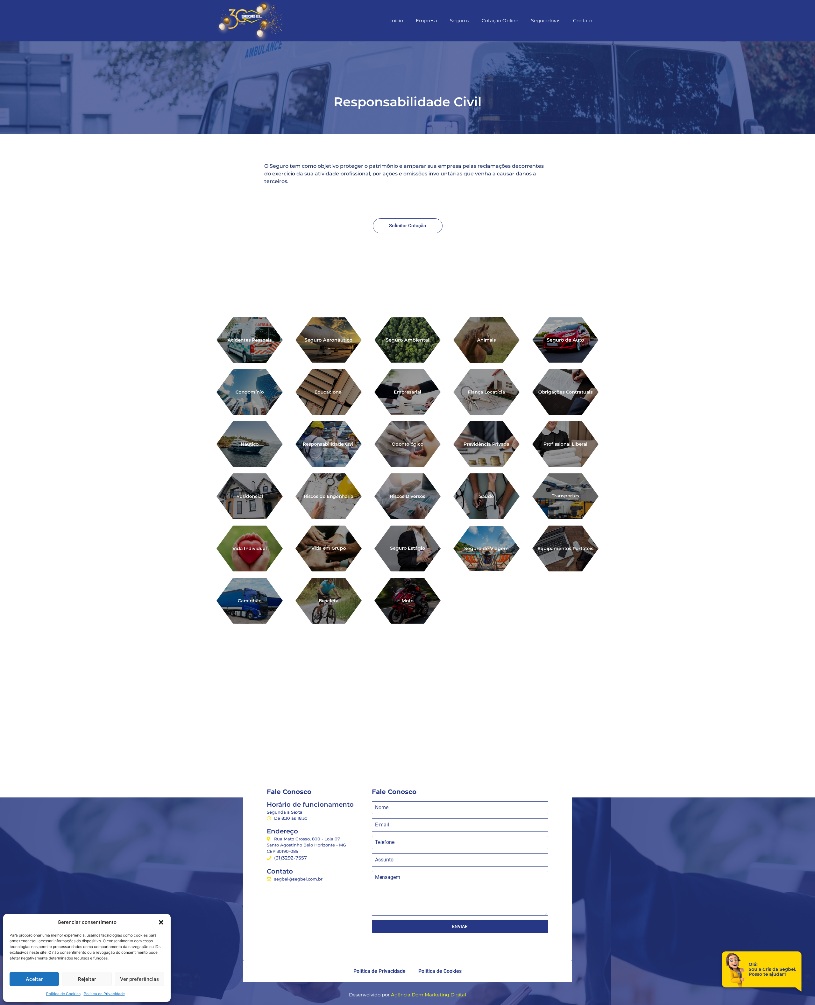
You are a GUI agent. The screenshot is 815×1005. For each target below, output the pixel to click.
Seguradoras (545, 21)
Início (396, 21)
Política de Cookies (63, 993)
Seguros (459, 21)
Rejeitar (87, 979)
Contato (582, 21)
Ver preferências (139, 979)
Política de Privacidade (104, 993)
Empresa (426, 21)
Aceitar (34, 979)
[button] (161, 922)
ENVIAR (460, 926)
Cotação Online (500, 21)
